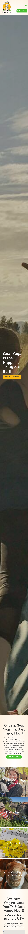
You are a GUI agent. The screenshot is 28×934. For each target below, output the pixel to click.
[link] (14, 782)
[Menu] (25, 5)
